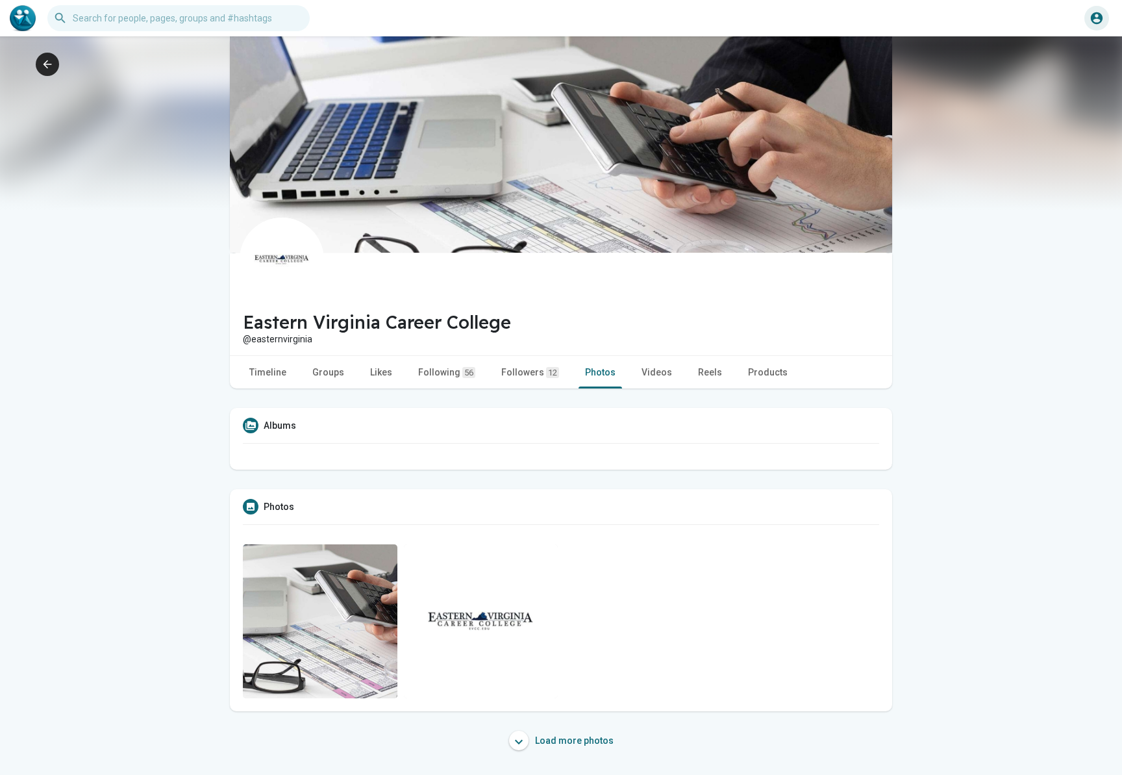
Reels (710, 372)
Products (768, 372)
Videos (657, 372)
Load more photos (573, 740)
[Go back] (47, 64)
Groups (328, 372)
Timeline (267, 372)
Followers (529, 372)
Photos (600, 372)
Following (445, 372)
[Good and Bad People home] (23, 18)
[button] (1096, 18)
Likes (381, 372)
